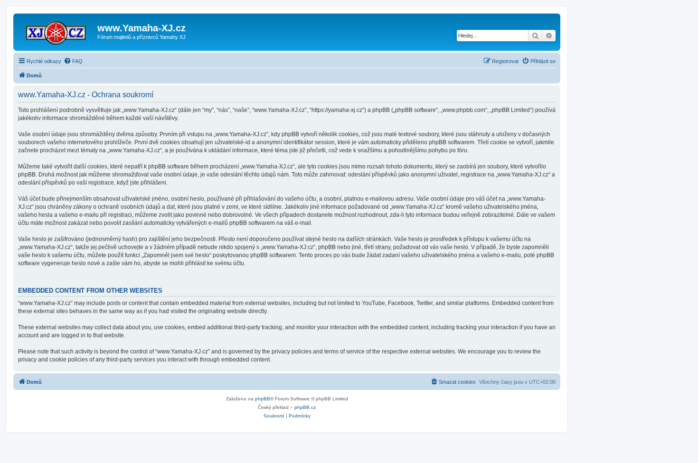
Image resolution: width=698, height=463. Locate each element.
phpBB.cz (305, 407)
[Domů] (56, 31)
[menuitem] (73, 61)
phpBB (262, 398)
